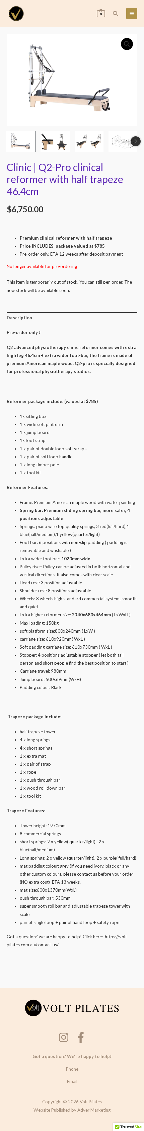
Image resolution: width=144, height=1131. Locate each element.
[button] (116, 13)
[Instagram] (63, 1037)
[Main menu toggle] (131, 13)
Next (136, 141)
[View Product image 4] (123, 141)
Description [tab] (19, 317)
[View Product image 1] (21, 141)
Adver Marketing (94, 1110)
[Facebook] (80, 1037)
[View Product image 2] (55, 141)
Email (72, 1081)
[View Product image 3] (89, 141)
